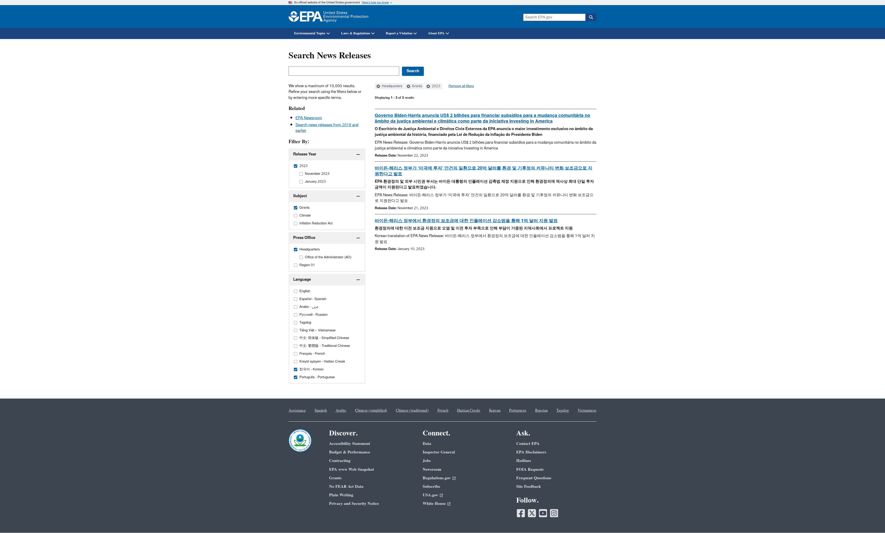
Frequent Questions (533, 478)
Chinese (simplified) (371, 410)
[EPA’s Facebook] (520, 513)
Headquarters (391, 86)
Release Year (304, 154)
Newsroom (432, 469)
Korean (494, 410)
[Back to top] (872, 520)
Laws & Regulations (355, 33)
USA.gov (430, 495)
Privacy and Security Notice (354, 503)
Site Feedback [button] (528, 486)
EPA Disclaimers (531, 452)
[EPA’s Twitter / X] (532, 513)
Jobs (427, 460)
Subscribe (431, 486)
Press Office (304, 238)
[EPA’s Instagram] (554, 513)
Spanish (321, 410)
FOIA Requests (530, 469)
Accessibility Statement (349, 443)
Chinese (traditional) (412, 410)
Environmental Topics (309, 33)
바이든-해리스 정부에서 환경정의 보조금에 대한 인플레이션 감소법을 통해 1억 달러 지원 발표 (466, 220)
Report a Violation (399, 33)
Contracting (340, 460)
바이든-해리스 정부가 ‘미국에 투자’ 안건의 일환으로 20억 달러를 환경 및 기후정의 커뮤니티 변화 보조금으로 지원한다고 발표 (483, 171)
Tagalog (562, 410)
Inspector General (439, 452)
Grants (416, 86)
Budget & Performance (349, 452)
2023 (435, 86)
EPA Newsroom (308, 118)
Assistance (297, 410)
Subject (300, 196)
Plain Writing (341, 495)
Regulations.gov (437, 478)
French (442, 410)
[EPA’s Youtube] (543, 513)
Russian (541, 410)
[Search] (590, 17)
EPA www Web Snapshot (351, 469)
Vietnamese (587, 410)
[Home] (328, 16)
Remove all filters (461, 86)
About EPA (436, 33)
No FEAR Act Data (346, 486)
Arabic (341, 410)
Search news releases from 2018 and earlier (326, 128)
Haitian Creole (468, 410)
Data (427, 443)
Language (302, 279)
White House (434, 503)
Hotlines (523, 460)
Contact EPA (528, 443)
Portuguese (517, 410)
